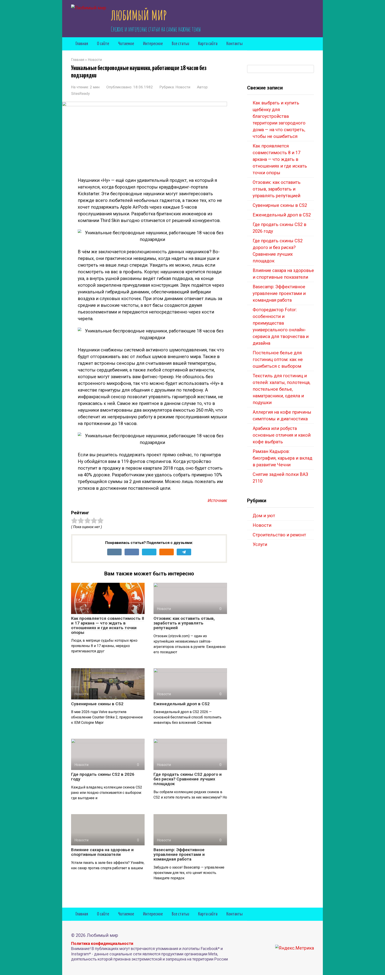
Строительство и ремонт (279, 534)
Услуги (260, 544)
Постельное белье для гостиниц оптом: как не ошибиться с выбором (278, 359)
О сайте (103, 43)
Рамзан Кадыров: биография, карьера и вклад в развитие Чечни (282, 458)
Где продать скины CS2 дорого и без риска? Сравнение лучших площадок (188, 779)
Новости (183, 87)
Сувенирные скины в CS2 (97, 703)
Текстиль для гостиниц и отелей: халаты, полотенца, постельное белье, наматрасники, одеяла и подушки (281, 389)
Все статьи (180, 43)
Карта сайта (207, 43)
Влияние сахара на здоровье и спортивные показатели (102, 852)
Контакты (234, 43)
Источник (217, 500)
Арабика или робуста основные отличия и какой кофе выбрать (282, 435)
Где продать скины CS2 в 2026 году (102, 777)
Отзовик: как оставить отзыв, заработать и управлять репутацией (184, 623)
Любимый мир (139, 15)
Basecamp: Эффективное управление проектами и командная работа (179, 854)
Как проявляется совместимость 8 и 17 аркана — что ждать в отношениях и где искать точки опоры (107, 625)
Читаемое (126, 43)
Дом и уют (264, 515)
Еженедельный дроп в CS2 (182, 703)
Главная (82, 43)
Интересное (153, 43)
